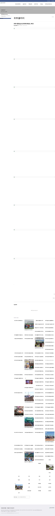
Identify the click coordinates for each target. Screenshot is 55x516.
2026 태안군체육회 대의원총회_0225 (29, 338)
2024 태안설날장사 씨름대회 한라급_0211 (29, 407)
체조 (39, 476)
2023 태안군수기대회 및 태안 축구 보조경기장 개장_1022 (49, 410)
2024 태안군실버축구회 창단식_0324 (39, 403)
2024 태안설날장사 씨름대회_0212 (19, 416)
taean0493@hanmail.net (4, 14)
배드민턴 (50, 483)
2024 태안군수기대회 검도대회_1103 (49, 385)
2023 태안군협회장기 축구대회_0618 (19, 445)
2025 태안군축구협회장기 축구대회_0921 (49, 356)
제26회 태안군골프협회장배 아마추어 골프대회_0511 (49, 327)
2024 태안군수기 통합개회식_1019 (39, 389)
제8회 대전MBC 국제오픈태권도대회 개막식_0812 (49, 425)
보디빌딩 (39, 483)
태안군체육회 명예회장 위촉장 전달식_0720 (39, 428)
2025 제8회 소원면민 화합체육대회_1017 (19, 356)
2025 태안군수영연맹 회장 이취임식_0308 (29, 374)
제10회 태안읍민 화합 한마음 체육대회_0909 (39, 425)
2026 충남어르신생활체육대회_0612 (49, 320)
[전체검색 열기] (54, 4)
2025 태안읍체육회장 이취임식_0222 (39, 374)
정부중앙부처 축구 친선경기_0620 (29, 329)
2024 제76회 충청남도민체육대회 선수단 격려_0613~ (49, 396)
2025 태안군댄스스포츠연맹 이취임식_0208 (49, 374)
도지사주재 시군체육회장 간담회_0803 (19, 320)
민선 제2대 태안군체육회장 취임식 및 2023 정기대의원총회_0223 (39, 459)
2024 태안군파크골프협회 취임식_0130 (29, 410)
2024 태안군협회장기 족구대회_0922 (39, 392)
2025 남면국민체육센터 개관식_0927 (29, 356)
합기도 (50, 459)
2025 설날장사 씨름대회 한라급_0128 (39, 378)
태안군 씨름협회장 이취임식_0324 (49, 456)
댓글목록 (15, 304)
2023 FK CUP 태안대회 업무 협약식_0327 (39, 456)
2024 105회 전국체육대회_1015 (49, 389)
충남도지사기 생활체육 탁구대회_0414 (29, 461)
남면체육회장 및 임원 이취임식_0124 (39, 347)
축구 (29, 476)
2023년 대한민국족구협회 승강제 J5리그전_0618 (49, 441)
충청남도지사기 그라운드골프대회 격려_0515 (39, 327)
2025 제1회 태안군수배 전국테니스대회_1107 (49, 349)
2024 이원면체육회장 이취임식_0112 (39, 410)
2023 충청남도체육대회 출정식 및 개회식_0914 (49, 421)
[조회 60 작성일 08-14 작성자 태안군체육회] (29, 324)
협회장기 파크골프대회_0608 (39, 324)
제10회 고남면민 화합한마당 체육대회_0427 (19, 452)
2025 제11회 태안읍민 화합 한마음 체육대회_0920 (19, 360)
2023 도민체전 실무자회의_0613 (39, 445)
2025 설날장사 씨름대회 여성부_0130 (19, 378)
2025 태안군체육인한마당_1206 (49, 342)
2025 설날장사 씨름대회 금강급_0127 (49, 378)
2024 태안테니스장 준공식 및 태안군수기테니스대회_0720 (39, 396)
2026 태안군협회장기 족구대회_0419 (49, 331)
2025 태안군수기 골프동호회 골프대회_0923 (39, 356)
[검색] (29, 497)
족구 (49, 476)
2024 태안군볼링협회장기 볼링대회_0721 (49, 392)
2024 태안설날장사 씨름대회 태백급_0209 (39, 407)
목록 (53, 298)
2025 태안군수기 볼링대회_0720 (29, 369)
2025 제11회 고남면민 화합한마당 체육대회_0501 (49, 367)
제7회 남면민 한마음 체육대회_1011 (39, 414)
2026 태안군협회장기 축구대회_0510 (39, 331)
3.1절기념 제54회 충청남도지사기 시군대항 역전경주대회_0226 (19, 338)
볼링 (29, 483)
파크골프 (39, 463)
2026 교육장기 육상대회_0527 (49, 324)
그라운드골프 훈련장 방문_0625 (29, 432)
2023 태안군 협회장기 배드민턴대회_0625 (39, 432)
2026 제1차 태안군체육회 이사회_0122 (49, 338)
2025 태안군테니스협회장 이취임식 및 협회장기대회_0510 (39, 367)
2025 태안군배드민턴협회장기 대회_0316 (19, 374)
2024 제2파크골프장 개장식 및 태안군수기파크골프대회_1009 (19, 392)
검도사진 (50, 490)
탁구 (19, 476)
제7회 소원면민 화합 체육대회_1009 (49, 414)
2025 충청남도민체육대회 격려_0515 (49, 363)
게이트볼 (39, 490)
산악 (19, 492)
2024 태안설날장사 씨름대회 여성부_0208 (49, 407)
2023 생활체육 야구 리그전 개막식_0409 (39, 452)
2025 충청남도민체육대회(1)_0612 (39, 363)
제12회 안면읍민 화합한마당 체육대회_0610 (49, 445)
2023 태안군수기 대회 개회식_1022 (29, 414)
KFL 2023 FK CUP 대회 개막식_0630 (19, 432)
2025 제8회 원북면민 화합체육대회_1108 (49, 345)
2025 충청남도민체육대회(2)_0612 (49, 360)
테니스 (50, 472)
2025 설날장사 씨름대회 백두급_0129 (29, 387)
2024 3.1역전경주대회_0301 (50, 403)
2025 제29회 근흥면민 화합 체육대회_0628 (39, 360)
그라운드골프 (29, 490)
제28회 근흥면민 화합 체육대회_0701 (49, 428)
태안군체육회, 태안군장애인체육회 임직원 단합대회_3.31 (49, 452)
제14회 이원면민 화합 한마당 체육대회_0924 (29, 427)
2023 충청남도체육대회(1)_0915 (39, 421)
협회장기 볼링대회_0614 (39, 320)
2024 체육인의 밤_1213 (39, 385)
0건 (18, 25)
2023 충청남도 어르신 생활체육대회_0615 (29, 445)
